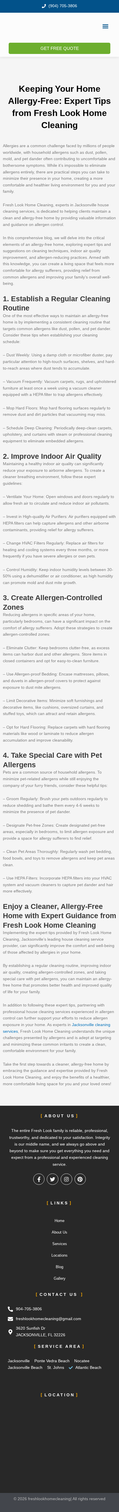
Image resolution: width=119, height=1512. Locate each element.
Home (59, 1221)
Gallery (60, 1278)
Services (59, 1244)
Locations (59, 1255)
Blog (59, 1267)
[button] (105, 26)
